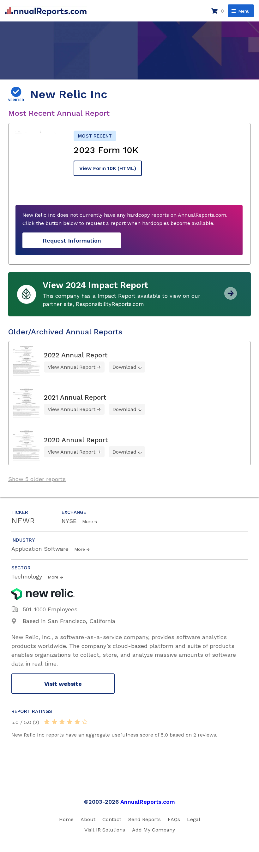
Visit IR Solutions (104, 830)
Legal (193, 819)
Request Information (72, 240)
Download (124, 367)
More (87, 521)
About (88, 819)
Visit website (63, 683)
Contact (111, 819)
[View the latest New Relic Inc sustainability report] (230, 297)
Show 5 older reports (37, 479)
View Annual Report (71, 367)
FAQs (174, 819)
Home (66, 819)
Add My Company (153, 830)
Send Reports (144, 819)
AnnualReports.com (147, 801)
